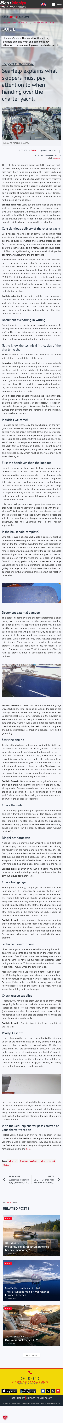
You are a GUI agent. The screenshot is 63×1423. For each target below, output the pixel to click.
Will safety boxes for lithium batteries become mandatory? (27, 1247)
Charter (5, 23)
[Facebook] (43, 1391)
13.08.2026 (12, 1298)
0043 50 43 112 (30, 1378)
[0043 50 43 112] (30, 1372)
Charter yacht (39, 23)
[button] (5, 1418)
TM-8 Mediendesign (53, 1404)
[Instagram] (53, 1391)
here (28, 1148)
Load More (31, 1355)
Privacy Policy (44, 1398)
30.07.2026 (12, 1343)
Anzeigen (57, 158)
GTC (13, 1398)
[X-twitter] (48, 1391)
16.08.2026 (12, 1253)
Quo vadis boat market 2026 (22, 1338)
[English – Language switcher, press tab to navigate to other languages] (44, 4)
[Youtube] (58, 1391)
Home (6, 38)
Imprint (21, 1398)
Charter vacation (20, 23)
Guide (51, 23)
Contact (30, 1398)
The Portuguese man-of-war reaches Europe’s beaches (27, 1292)
